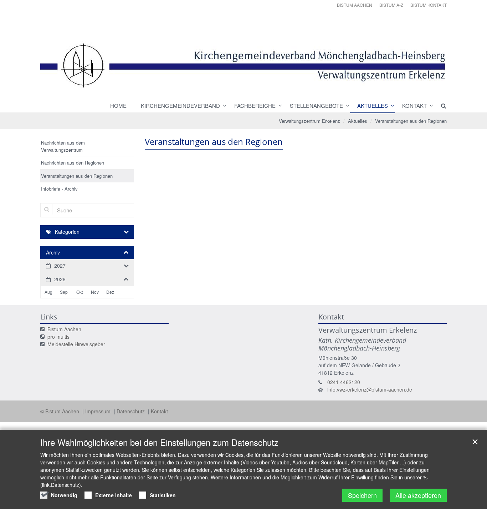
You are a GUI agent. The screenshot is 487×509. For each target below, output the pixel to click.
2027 (60, 265)
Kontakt (414, 105)
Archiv (53, 252)
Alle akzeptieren (418, 495)
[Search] (440, 105)
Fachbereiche (255, 105)
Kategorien (67, 231)
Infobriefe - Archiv (59, 188)
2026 (60, 279)
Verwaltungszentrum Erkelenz (309, 120)
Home (118, 105)
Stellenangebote (316, 105)
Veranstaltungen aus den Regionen (411, 120)
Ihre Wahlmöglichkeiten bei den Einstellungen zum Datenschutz (159, 442)
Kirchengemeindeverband (180, 105)
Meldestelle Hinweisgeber (76, 344)
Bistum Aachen (354, 5)
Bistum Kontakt (428, 5)
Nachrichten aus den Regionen (72, 162)
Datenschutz (131, 411)
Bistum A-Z (391, 5)
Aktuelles (372, 105)
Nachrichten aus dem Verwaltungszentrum (63, 146)
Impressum (98, 411)
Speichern (362, 495)
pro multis (58, 336)
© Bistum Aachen (60, 411)
